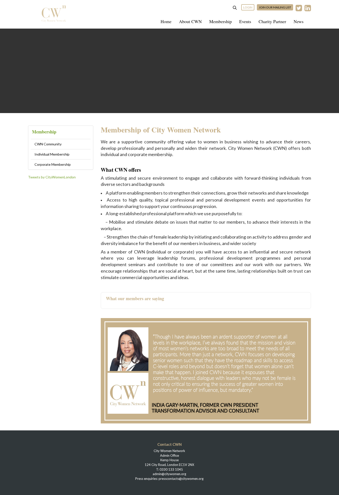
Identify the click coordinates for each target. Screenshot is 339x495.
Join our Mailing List (275, 7)
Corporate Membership (52, 164)
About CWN (190, 21)
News (299, 21)
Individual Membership (51, 154)
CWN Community (48, 144)
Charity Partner (272, 21)
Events (245, 21)
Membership (220, 21)
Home (166, 21)
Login (247, 7)
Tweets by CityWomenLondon (52, 177)
